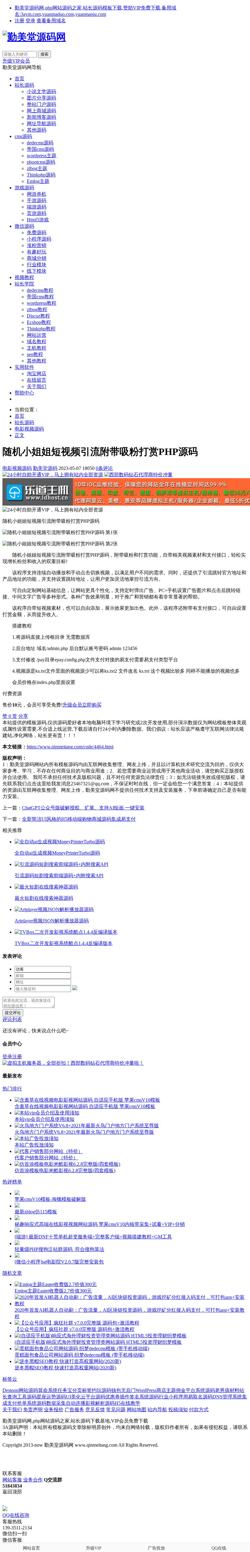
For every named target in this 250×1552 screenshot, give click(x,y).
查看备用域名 (51, 20)
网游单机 (36, 194)
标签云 (9, 1379)
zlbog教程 (37, 309)
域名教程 (36, 341)
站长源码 (24, 85)
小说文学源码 (41, 91)
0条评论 (104, 468)
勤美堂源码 (45, 468)
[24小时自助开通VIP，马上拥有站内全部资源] (52, 474)
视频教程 (24, 277)
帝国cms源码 (40, 149)
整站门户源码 (41, 104)
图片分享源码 (41, 97)
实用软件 (24, 367)
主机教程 (36, 348)
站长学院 (24, 283)
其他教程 (36, 360)
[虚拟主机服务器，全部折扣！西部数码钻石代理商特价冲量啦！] (73, 1063)
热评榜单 (12, 1181)
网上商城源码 (41, 110)
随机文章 (12, 1273)
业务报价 (53, 1409)
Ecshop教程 (39, 322)
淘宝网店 (36, 373)
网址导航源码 (41, 123)
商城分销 (36, 258)
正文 (19, 435)
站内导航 (157, 1409)
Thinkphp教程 (41, 328)
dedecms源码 (40, 142)
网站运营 (36, 335)
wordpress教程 (41, 303)
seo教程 (35, 354)
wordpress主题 (41, 155)
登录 (30, 20)
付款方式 (199, 1409)
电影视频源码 (29, 428)
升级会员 (72, 704)
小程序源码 (39, 239)
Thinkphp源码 (41, 174)
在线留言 (36, 380)
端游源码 (36, 206)
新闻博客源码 (41, 117)
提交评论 (13, 1012)
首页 (19, 78)
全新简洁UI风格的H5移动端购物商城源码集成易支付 (79, 819)
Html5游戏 (38, 219)
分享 (23, 716)
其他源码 (36, 130)
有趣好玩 (36, 251)
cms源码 (23, 136)
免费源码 (36, 232)
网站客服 (12, 1479)
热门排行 (12, 1088)
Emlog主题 (38, 181)
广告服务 (74, 1409)
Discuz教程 (38, 315)
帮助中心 (24, 392)
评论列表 (12, 1019)
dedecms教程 (40, 290)
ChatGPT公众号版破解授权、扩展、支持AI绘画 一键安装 (83, 807)
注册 (19, 20)
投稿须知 (178, 1409)
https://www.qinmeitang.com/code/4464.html (70, 746)
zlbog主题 (37, 168)
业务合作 (33, 1479)
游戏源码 (24, 187)
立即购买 (92, 704)
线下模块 (36, 271)
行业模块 (36, 264)
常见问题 (116, 1409)
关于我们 (36, 386)
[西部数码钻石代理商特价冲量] (138, 474)
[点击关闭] (3, 1503)
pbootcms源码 (41, 162)
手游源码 (36, 200)
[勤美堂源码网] (34, 36)
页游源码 (36, 213)
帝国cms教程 (40, 296)
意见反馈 (95, 1409)
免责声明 (33, 1409)
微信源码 (24, 226)
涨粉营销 (36, 245)
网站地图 (136, 1409)
